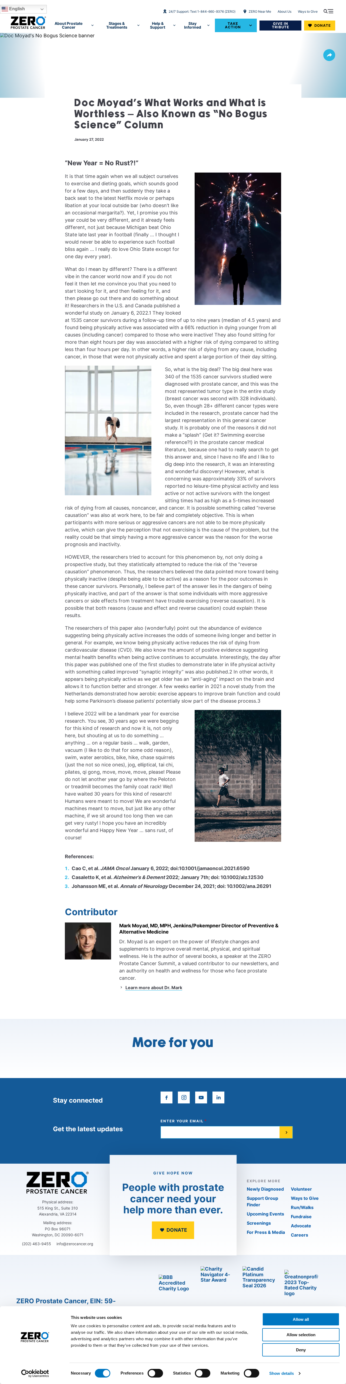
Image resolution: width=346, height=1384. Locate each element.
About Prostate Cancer (68, 25)
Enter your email (182, 1121)
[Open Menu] (328, 11)
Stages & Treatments (116, 25)
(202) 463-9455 (36, 1243)
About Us (284, 11)
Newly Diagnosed (265, 1189)
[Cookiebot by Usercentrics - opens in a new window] (35, 1373)
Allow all (301, 1319)
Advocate (301, 1225)
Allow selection (301, 1334)
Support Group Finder (262, 1201)
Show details (281, 1373)
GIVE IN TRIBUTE (280, 25)
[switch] (155, 1373)
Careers (299, 1235)
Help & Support (157, 25)
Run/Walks (302, 1207)
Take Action (233, 25)
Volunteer (301, 1189)
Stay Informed (192, 25)
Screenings (259, 1223)
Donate (322, 25)
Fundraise (301, 1216)
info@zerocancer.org (74, 1243)
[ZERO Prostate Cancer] (28, 22)
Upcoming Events (265, 1214)
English (16, 8)
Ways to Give (308, 11)
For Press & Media (266, 1232)
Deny (301, 1350)
